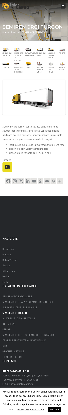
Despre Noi (8, 249)
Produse (15, 32)
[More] (60, 181)
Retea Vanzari (9, 260)
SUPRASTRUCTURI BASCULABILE (19, 307)
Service (6, 265)
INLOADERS (8, 324)
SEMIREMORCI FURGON (14, 313)
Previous (8, 97)
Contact (6, 282)
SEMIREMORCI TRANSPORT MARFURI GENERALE (27, 302)
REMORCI (7, 329)
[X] (21, 181)
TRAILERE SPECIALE (13, 357)
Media (5, 276)
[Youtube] (34, 181)
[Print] (53, 181)
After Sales (8, 271)
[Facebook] (8, 181)
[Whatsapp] (40, 181)
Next (60, 97)
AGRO (5, 346)
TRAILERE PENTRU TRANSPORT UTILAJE (24, 340)
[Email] (47, 181)
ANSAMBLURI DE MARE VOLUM (18, 318)
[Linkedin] (28, 181)
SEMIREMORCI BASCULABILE (17, 296)
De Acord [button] (54, 409)
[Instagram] (15, 181)
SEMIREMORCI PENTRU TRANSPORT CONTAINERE (28, 335)
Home (5, 32)
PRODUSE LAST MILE (13, 351)
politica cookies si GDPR (30, 409)
